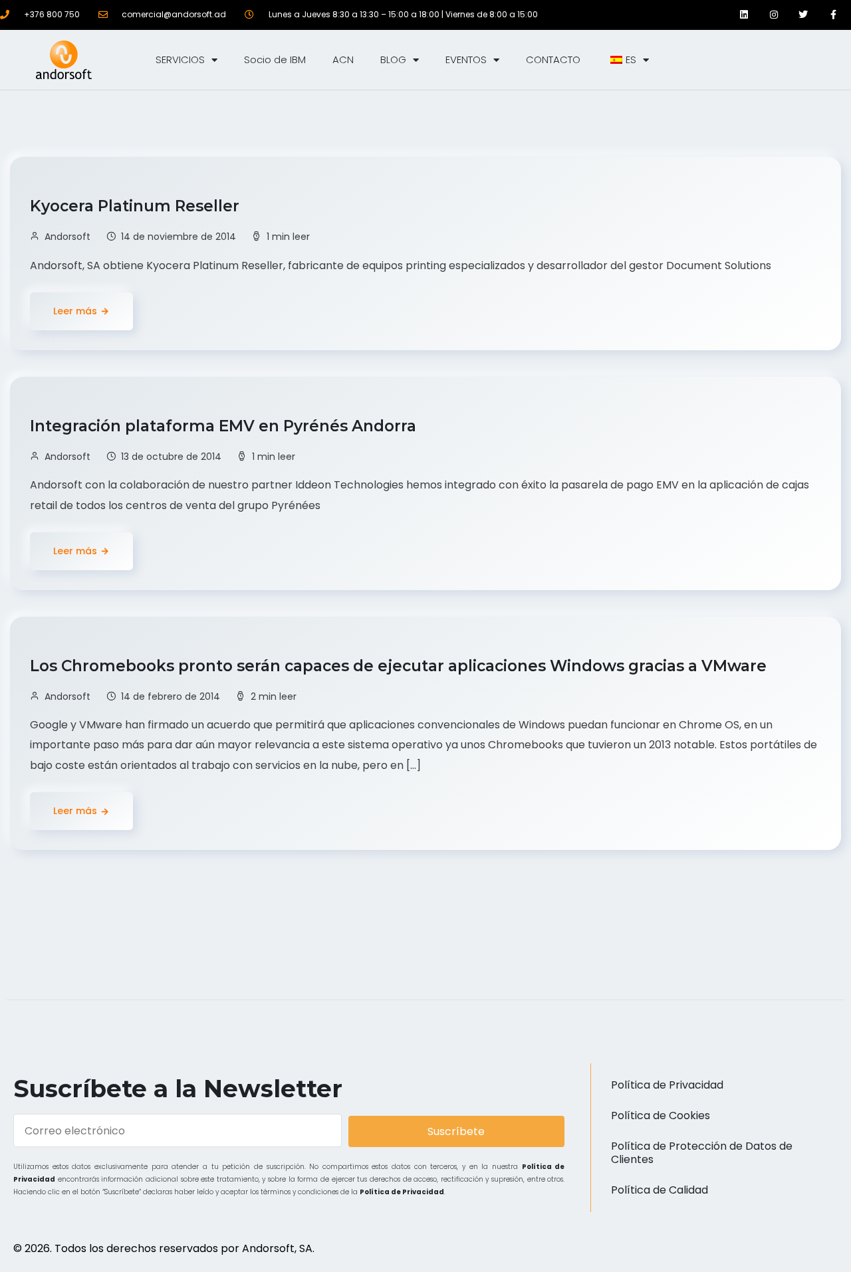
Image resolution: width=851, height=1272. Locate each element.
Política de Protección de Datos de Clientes (701, 1152)
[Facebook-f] (833, 15)
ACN (343, 59)
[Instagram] (774, 15)
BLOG (393, 59)
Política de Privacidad (402, 1192)
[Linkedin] (744, 15)
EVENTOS (466, 59)
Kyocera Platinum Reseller (136, 206)
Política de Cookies (660, 1115)
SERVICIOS (180, 59)
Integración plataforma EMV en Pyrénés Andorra (225, 426)
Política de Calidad (659, 1190)
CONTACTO (553, 59)
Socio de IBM (275, 59)
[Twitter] (803, 15)
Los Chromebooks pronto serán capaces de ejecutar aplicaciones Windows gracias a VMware (400, 666)
